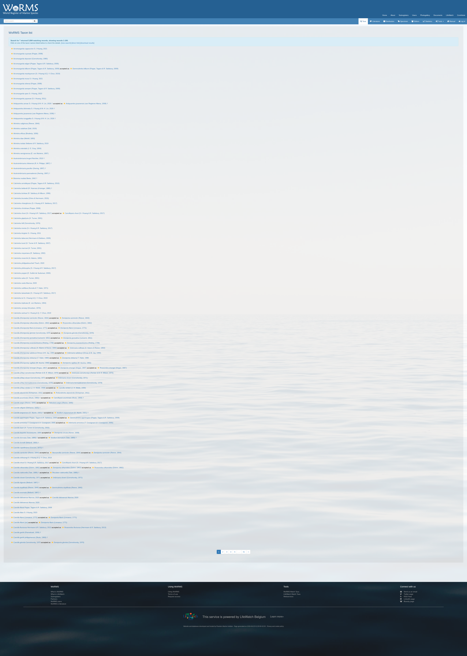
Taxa (364, 21)
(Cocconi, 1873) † (28, 448)
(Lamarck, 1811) (31, 338)
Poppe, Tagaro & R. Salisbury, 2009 (35, 418)
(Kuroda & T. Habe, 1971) (30, 288)
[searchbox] (17, 21)
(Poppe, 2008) (28, 54)
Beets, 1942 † (25, 178)
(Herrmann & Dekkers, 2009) (32, 238)
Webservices (288, 596)
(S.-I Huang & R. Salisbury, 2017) (35, 203)
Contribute (461, 15)
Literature (376, 21)
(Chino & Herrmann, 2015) (31, 198)
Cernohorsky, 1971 (29, 378)
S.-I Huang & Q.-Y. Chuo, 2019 (30, 298)
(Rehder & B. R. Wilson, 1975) (36, 373)
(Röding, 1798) (33, 343)
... (239, 552)
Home (384, 15)
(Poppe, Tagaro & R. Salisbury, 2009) (36, 64)
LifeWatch (450, 15)
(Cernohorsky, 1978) (33, 383)
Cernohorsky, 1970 (31, 333)
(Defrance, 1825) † (26, 408)
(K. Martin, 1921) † (28, 413)
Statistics (428, 21)
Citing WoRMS (173, 592)
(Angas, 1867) (30, 368)
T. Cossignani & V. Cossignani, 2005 (34, 423)
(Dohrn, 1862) (31, 323)
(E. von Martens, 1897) (31, 153)
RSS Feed (408, 596)
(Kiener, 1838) (66, 433)
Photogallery (425, 15)
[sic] (20, 522)
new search (66, 43)
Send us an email (410, 592)
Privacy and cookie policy (275, 626)
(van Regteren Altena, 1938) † (87, 103)
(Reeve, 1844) (26, 123)
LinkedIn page (409, 599)
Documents (438, 15)
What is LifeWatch (57, 594)
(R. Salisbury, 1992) (29, 253)
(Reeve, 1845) (24, 403)
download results (87, 43)
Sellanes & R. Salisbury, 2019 (30, 143)
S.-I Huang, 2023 (27, 94)
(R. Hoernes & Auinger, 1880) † (32, 188)
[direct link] (76, 43)
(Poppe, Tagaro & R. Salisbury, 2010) (36, 183)
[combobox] (18, 21)
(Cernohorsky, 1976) (26, 223)
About (393, 15)
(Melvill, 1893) (24, 138)
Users (414, 15)
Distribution (389, 21)
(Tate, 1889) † (25, 438)
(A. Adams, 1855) (27, 258)
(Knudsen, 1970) (27, 308)
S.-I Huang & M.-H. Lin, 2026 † (33, 103)
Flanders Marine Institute (224, 626)
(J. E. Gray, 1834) (27, 148)
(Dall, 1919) (25, 128)
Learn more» (277, 616)
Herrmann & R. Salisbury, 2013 (32, 527)
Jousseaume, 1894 (27, 433)
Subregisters (404, 15)
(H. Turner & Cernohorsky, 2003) (31, 428)
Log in (462, 21)
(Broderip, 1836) (25, 133)
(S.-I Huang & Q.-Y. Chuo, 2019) (36, 74)
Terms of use (173, 594)
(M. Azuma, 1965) (31, 363)
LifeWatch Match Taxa (291, 594)
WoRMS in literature (58, 604)
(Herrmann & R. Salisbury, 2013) (85, 527)
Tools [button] (440, 21)
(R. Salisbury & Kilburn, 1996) (31, 193)
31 (244, 552)
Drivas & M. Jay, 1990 (33, 353)
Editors (416, 21)
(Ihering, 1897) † (29, 168)
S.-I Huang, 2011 (27, 233)
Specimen (404, 21)
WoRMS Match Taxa (291, 592)
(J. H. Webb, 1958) (29, 388)
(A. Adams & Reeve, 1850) (35, 348)
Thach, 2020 (28, 263)
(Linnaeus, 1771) (30, 328)
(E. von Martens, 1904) (29, 303)
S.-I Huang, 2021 (30, 49)
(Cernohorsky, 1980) (30, 59)
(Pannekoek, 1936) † (27, 532)
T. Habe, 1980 (75, 358)
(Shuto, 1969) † (26, 398)
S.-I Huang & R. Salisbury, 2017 (31, 463)
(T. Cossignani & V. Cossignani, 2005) (90, 423)
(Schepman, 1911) (28, 393)
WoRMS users (56, 601)
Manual (452, 21)
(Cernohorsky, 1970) (78, 333)
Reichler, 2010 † (29, 158)
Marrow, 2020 (25, 283)
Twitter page (408, 594)
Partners (54, 599)
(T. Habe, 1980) (31, 358)
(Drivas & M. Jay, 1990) (84, 353)
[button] (12, 49)
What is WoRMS (57, 592)
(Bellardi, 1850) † (26, 443)
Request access (174, 596)
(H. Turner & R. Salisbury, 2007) (31, 243)
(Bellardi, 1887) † (26, 483)
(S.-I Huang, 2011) (29, 99)
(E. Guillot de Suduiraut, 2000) (32, 273)
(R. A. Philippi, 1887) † (32, 163)
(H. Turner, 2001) (27, 218)
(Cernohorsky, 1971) (73, 378)
